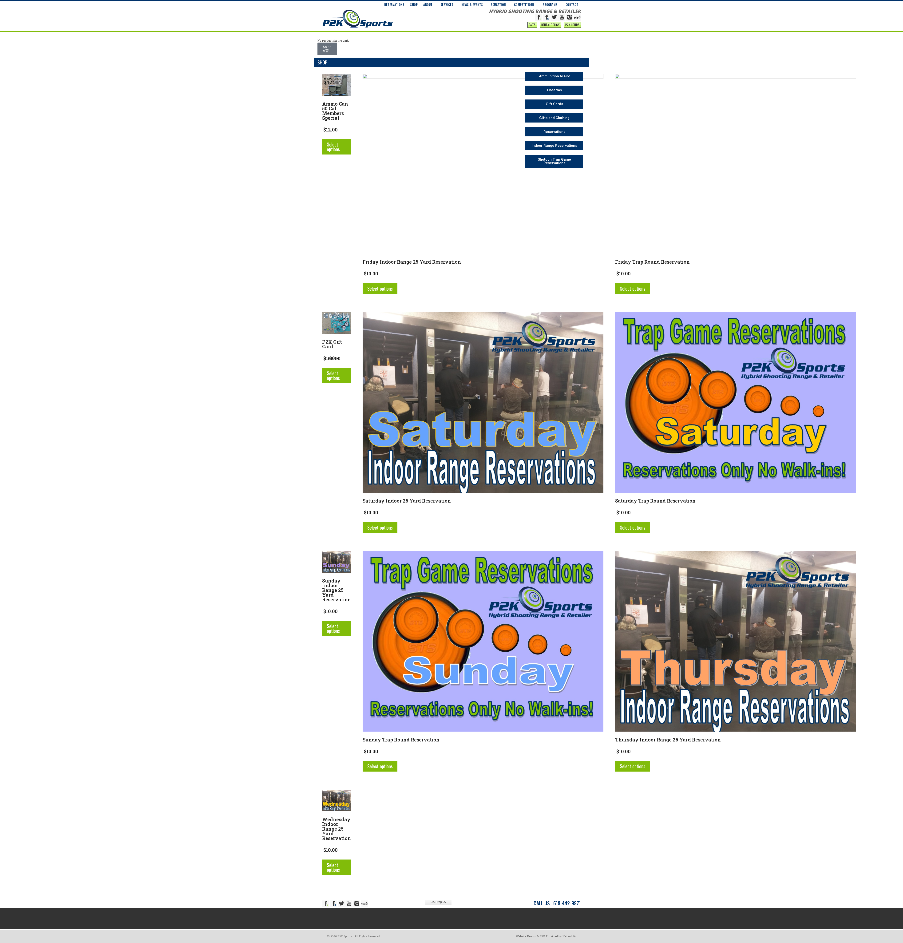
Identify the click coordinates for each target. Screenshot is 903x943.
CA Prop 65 (438, 902)
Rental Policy (550, 24)
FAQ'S (532, 24)
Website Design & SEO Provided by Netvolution (547, 936)
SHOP (414, 4)
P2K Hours (572, 24)
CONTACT (572, 4)
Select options (333, 147)
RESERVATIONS (394, 4)
